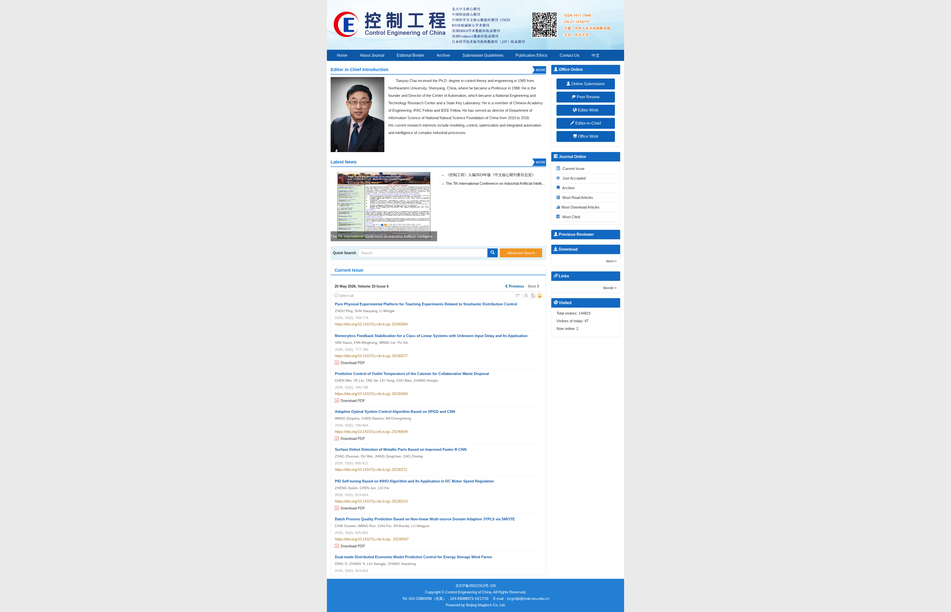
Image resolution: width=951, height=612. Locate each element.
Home (342, 55)
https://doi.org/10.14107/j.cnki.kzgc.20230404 (371, 394)
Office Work (587, 136)
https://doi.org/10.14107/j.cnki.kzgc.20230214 (371, 501)
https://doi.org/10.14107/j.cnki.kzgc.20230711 (371, 469)
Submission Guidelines (482, 55)
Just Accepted (573, 178)
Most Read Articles (577, 197)
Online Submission (587, 84)
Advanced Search (521, 253)
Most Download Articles (580, 207)
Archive (443, 55)
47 (586, 321)
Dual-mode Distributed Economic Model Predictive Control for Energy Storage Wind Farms (413, 557)
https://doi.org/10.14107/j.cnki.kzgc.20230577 (371, 356)
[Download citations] (518, 295)
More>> (611, 261)
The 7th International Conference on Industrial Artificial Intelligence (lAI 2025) (391, 236)
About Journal (372, 55)
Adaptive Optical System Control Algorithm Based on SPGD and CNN (395, 411)
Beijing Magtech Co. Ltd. (485, 605)
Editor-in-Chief (587, 123)
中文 (596, 55)
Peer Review (588, 97)
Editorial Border (410, 55)
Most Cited (570, 217)
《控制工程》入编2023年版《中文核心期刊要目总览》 (490, 175)
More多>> (610, 288)
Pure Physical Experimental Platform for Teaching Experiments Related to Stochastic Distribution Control (426, 304)
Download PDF (353, 363)
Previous (516, 286)
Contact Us (569, 55)
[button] (339, 205)
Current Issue (572, 168)
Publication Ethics (531, 55)
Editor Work (587, 110)
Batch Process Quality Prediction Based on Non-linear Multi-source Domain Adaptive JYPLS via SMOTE (425, 519)
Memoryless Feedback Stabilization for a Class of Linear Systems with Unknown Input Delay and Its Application (431, 336)
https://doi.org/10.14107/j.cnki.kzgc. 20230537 (372, 539)
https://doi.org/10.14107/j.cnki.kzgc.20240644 (371, 431)
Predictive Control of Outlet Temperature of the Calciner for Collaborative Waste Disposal (412, 374)
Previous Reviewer (576, 234)
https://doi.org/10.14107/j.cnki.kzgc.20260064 (371, 324)
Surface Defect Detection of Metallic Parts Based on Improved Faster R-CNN (401, 449)
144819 (584, 313)
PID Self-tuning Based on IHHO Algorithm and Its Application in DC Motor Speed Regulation (414, 481)
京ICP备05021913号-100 (475, 586)
